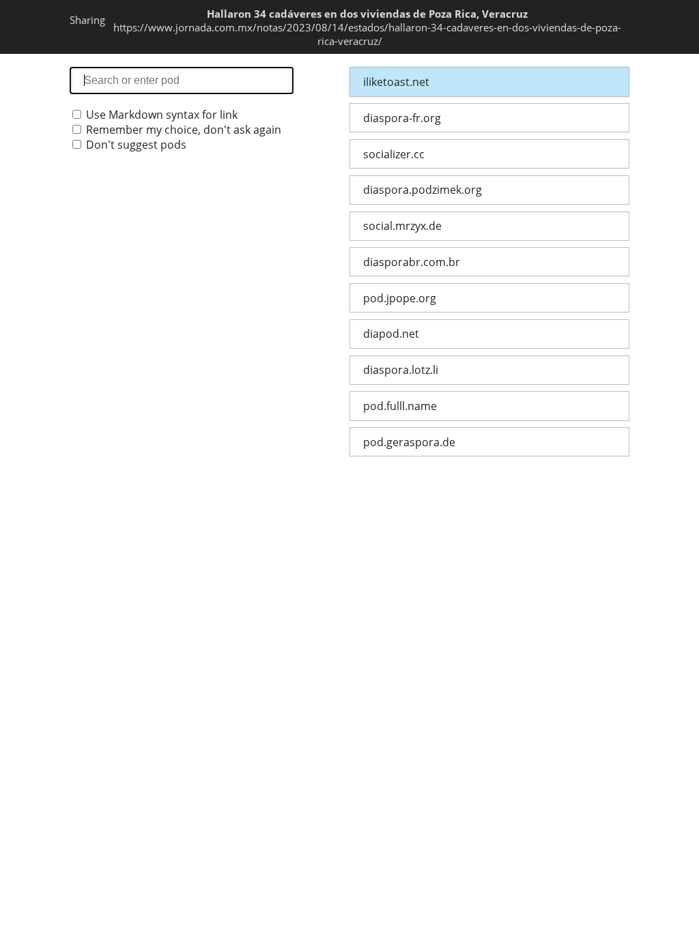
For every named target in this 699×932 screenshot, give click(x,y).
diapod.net (391, 333)
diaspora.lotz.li (400, 369)
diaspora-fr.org (402, 118)
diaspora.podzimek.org (422, 189)
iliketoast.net (396, 81)
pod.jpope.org (399, 298)
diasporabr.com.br (411, 262)
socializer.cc (394, 154)
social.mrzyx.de (402, 225)
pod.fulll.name (400, 405)
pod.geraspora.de (409, 442)
